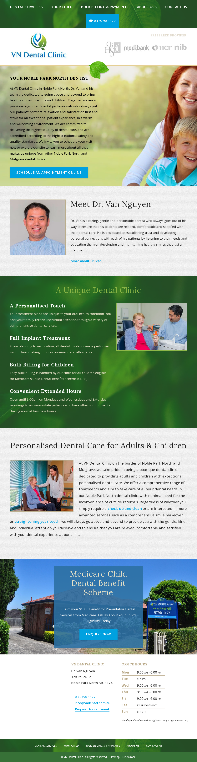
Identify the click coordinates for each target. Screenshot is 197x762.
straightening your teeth (36, 521)
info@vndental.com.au (92, 703)
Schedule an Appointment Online (49, 172)
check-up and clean (125, 508)
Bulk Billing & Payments (105, 7)
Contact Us (176, 7)
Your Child (62, 7)
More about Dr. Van (86, 261)
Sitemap (115, 757)
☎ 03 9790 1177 (102, 21)
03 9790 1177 (85, 697)
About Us (145, 7)
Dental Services (25, 7)
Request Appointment (92, 709)
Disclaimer (129, 757)
